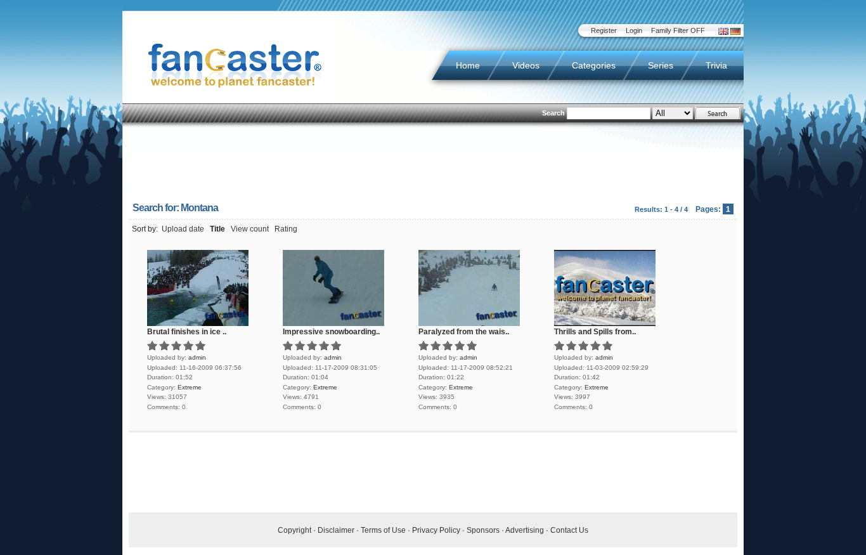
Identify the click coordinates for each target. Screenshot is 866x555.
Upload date (183, 229)
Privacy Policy (436, 530)
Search (553, 113)
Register (604, 30)
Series (660, 65)
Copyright (294, 530)
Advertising (524, 530)
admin (197, 357)
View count (250, 229)
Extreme (190, 387)
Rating (286, 229)
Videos (526, 65)
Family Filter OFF (678, 30)
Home (468, 65)
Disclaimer (336, 530)
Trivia (716, 65)
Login (634, 30)
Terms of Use (383, 530)
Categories (594, 65)
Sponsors (483, 530)
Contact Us (569, 530)
